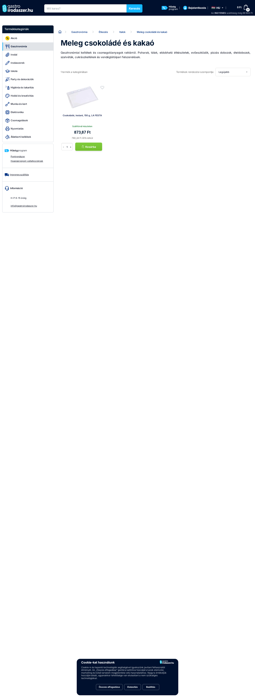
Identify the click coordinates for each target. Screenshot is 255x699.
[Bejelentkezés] (102, 87)
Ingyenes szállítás (19, 174)
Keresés (134, 8)
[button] (217, 8)
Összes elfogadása (109, 687)
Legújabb (224, 71)
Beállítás (150, 687)
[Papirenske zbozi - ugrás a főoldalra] (19, 8)
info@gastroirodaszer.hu (24, 205)
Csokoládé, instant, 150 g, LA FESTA (82, 115)
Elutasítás (132, 687)
